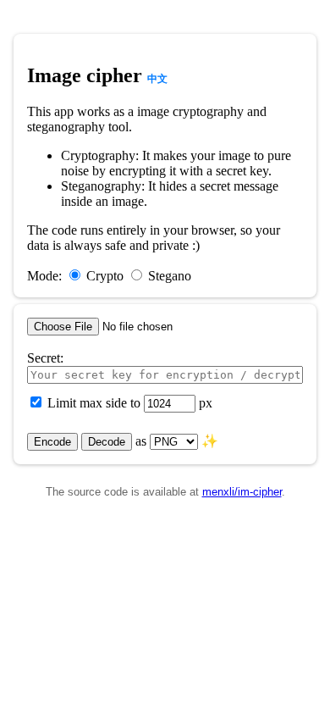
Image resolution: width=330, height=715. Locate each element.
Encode (52, 441)
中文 (157, 79)
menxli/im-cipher (242, 491)
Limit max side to (95, 403)
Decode (106, 441)
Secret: (45, 358)
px (205, 403)
